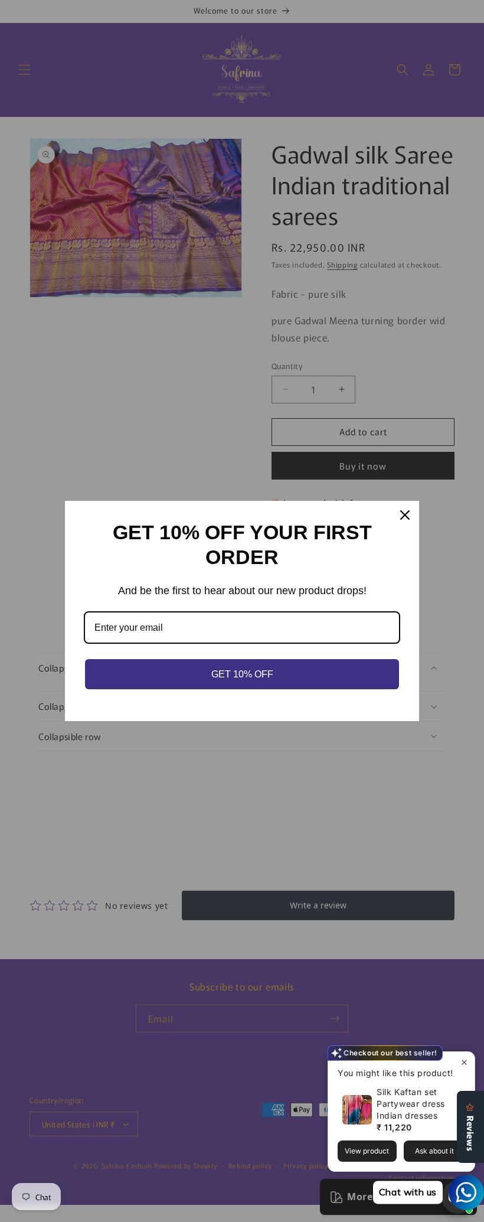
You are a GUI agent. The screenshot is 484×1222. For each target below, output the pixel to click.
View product (367, 1150)
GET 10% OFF (242, 674)
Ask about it (434, 1150)
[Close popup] (464, 1062)
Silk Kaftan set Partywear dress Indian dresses (411, 1103)
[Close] (405, 515)
